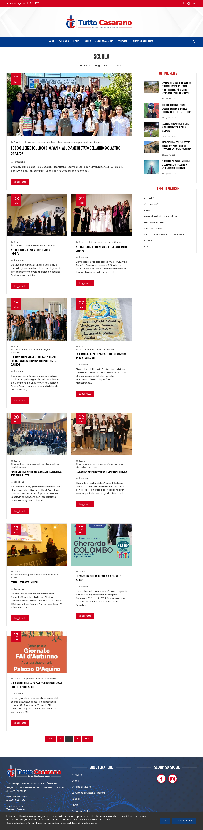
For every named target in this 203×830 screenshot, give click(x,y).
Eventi (147, 210)
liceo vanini (64, 142)
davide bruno (20, 349)
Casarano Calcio (153, 204)
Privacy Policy (184, 820)
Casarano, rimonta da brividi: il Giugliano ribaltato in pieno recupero (175, 127)
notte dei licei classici (105, 349)
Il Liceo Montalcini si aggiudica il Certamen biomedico (101, 471)
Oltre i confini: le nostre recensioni (164, 234)
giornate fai (31, 678)
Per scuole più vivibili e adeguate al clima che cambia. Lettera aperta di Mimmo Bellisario (176, 165)
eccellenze (51, 142)
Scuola (17, 142)
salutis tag (92, 467)
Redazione (19, 161)
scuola (99, 142)
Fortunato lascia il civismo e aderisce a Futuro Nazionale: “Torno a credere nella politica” (176, 109)
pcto (24, 467)
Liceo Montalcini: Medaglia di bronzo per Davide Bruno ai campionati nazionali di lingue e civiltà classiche (34, 361)
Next (88, 738)
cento (41, 142)
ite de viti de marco (47, 678)
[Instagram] (172, 778)
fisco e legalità (46, 464)
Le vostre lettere (154, 222)
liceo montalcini (31, 245)
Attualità (149, 198)
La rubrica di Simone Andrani (160, 216)
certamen (83, 464)
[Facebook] (161, 778)
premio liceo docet (37, 574)
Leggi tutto (20, 182)
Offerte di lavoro (153, 228)
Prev (50, 738)
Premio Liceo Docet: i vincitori (25, 582)
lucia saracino (20, 574)
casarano (32, 142)
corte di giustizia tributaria (26, 464)
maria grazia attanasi (83, 142)
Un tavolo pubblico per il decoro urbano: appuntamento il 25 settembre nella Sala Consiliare (176, 146)
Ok (165, 820)
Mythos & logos (47, 245)
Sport (147, 246)
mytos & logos (114, 242)
